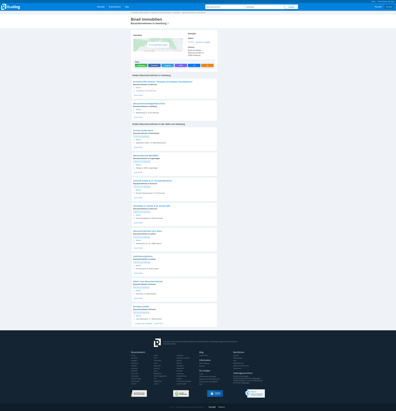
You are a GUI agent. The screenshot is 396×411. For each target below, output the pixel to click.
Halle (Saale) (135, 381)
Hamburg (180, 355)
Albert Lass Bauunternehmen (148, 281)
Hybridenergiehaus (143, 256)
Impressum (237, 368)
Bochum (157, 368)
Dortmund (134, 363)
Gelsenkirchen (181, 376)
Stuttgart (134, 361)
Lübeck (156, 384)
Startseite (134, 13)
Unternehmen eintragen (207, 376)
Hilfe (200, 384)
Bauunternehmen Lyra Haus (147, 231)
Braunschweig (136, 379)
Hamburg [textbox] (250, 7)
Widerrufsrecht (238, 363)
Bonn (155, 371)
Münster (179, 371)
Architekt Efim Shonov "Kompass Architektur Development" (163, 81)
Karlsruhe (134, 373)
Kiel (155, 379)
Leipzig (179, 361)
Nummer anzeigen (203, 42)
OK (207, 65)
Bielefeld (134, 371)
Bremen (179, 363)
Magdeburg (158, 381)
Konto (201, 374)
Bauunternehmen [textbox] (213, 7)
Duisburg (134, 368)
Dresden (134, 366)
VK (194, 65)
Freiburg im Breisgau (184, 381)
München (134, 358)
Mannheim (157, 373)
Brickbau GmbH (141, 306)
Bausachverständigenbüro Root (149, 103)
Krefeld (133, 384)
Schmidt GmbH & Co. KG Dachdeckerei (152, 180)
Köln (155, 358)
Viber (181, 65)
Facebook (154, 65)
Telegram (167, 65)
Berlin (156, 355)
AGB (234, 361)
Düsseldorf (157, 361)
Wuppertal (180, 368)
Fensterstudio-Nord (143, 130)
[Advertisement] (242, 44)
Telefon (138, 87)
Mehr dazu (245, 383)
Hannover (157, 366)
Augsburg (180, 373)
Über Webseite (204, 363)
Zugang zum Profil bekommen (209, 379)
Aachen (179, 379)
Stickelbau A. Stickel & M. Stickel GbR (151, 205)
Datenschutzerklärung (241, 366)
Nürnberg (180, 366)
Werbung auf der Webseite (208, 382)
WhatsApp (141, 65)
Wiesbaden (135, 376)
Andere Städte (181, 384)
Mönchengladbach (160, 376)
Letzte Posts (203, 355)
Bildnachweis (237, 358)
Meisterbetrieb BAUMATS (145, 155)
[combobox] (225, 6)
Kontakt (201, 366)
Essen (156, 363)
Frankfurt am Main (183, 358)
